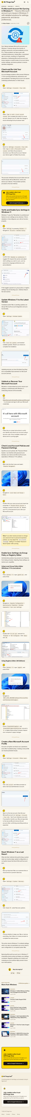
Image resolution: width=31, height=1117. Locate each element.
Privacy (13, 1114)
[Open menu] (24, 2)
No (19, 973)
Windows (4, 6)
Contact (8, 1114)
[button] (15, 100)
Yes (13, 973)
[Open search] (27, 2)
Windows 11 (11, 6)
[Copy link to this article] (28, 23)
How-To (17, 6)
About (3, 1114)
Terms (18, 1114)
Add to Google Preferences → (17, 203)
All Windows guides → (24, 983)
